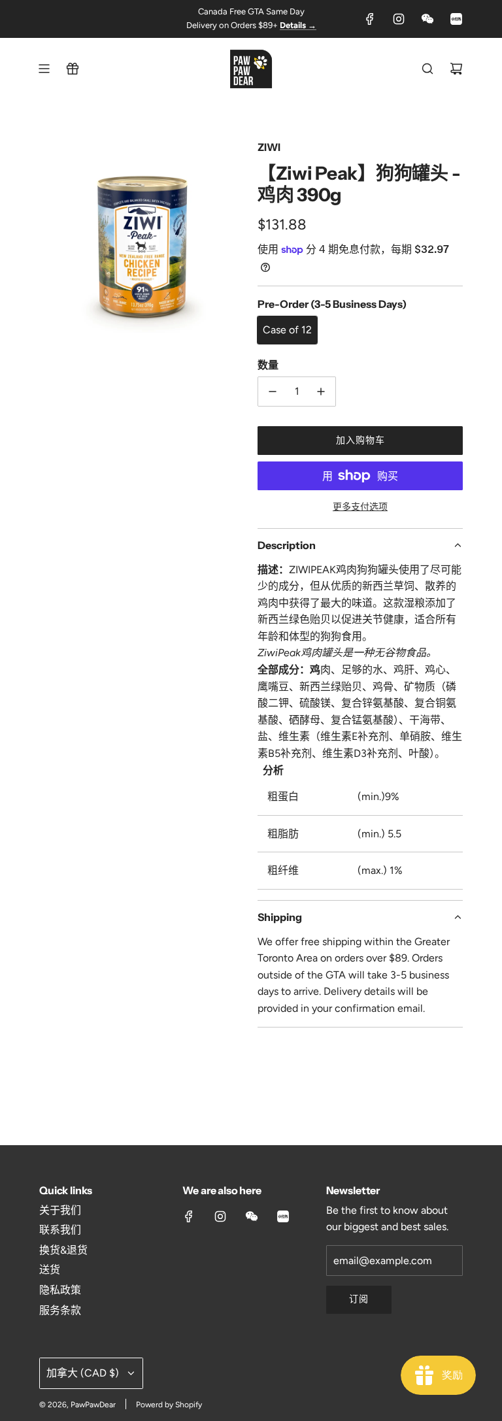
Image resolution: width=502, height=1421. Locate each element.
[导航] (43, 68)
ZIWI (269, 147)
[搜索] (427, 68)
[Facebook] (370, 18)
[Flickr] (427, 18)
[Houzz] (456, 18)
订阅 (359, 1299)
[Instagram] (398, 18)
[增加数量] (321, 391)
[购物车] (456, 68)
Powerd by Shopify (169, 1404)
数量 (268, 364)
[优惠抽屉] (72, 68)
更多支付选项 (360, 506)
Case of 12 (287, 330)
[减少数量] (272, 391)
